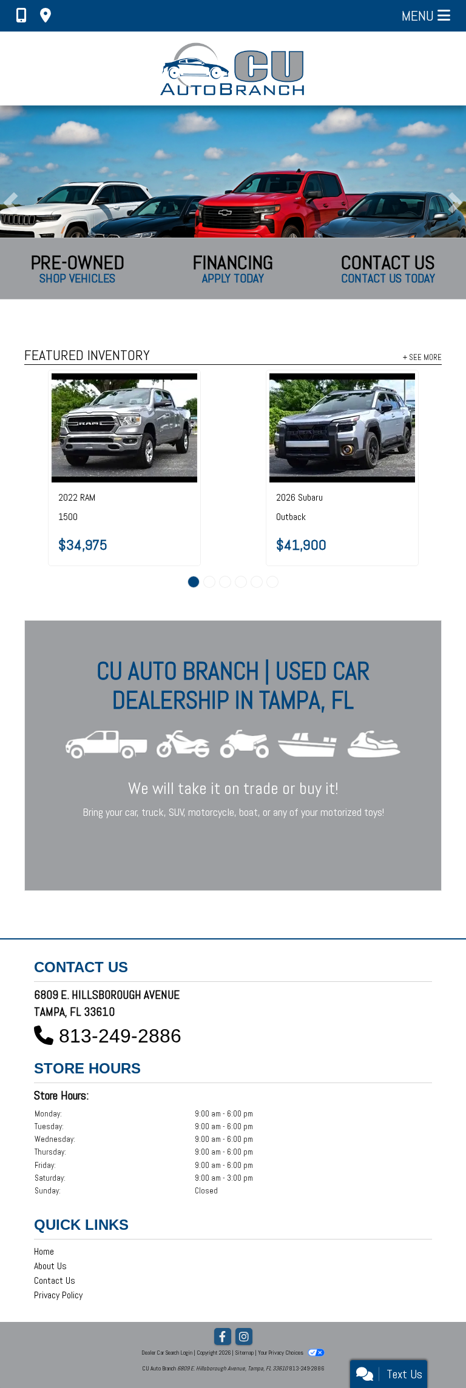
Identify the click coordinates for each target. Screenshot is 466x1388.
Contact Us (54, 1280)
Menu (419, 15)
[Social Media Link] (243, 1337)
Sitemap (244, 1352)
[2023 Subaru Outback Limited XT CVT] (354, 396)
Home (44, 1251)
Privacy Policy (58, 1295)
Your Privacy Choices (281, 1352)
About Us (50, 1266)
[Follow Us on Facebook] (222, 1337)
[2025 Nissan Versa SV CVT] (137, 396)
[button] (10, 202)
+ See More (422, 357)
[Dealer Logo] (233, 68)
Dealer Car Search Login (166, 1352)
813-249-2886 (120, 1036)
